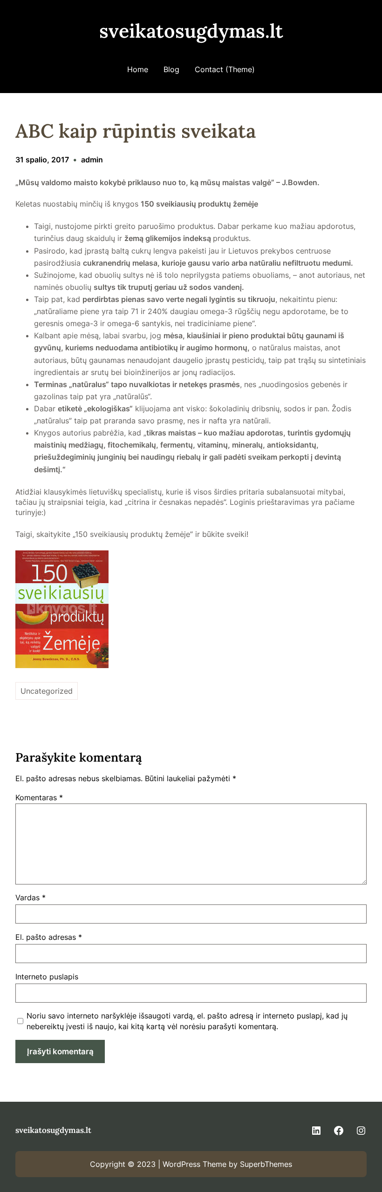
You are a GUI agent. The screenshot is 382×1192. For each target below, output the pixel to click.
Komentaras (39, 797)
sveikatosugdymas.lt (191, 31)
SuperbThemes (266, 1164)
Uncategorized (46, 691)
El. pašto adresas (48, 937)
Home (137, 69)
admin (92, 159)
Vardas (30, 897)
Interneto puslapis (46, 976)
